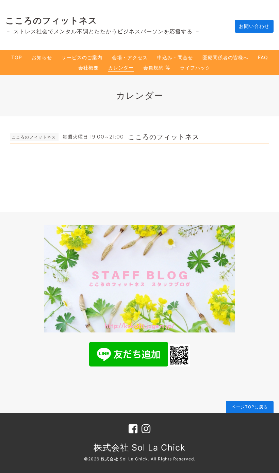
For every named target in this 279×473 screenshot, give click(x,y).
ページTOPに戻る (250, 406)
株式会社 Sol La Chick (139, 447)
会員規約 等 (156, 67)
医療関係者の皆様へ (225, 57)
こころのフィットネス (51, 20)
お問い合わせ (254, 26)
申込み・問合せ (175, 57)
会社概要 (88, 67)
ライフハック (195, 67)
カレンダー (121, 67)
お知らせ (42, 57)
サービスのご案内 (82, 57)
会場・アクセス (130, 57)
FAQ (263, 57)
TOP (16, 57)
